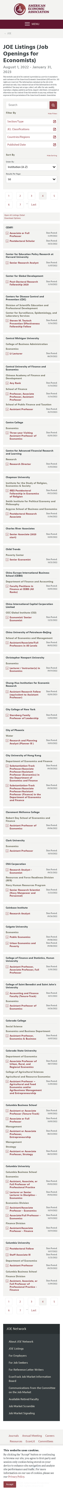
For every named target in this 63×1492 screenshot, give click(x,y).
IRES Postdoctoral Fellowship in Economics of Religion (24, 493)
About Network (21, 1341)
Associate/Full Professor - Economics (25, 1217)
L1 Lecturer (16, 353)
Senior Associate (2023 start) (23, 536)
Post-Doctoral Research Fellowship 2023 (24, 283)
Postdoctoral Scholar (22, 241)
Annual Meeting (32, 1436)
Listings (16, 1348)
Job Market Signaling (22, 1413)
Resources (16, 1441)
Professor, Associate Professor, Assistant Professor (22, 396)
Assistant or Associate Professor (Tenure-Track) (24, 1112)
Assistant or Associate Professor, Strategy (23, 1153)
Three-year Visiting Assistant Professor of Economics (23, 435)
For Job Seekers (18, 1362)
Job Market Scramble (22, 1406)
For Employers (18, 1355)
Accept (9, 1484)
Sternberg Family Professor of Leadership (24, 717)
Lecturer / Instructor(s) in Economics (25, 670)
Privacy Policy (16, 1477)
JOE (9, 33)
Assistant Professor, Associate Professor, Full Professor (24, 969)
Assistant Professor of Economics (23, 827)
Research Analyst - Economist (21, 871)
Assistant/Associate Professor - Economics (23, 1209)
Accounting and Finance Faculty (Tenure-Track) (24, 995)
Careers (49, 1436)
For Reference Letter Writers (26, 1370)
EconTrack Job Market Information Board (30, 1379)
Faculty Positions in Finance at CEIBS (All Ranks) (22, 589)
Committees (45, 1441)
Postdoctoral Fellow (22, 1248)
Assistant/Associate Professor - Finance (21, 1230)
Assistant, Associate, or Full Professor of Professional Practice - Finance (23, 1285)
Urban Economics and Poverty (23, 945)
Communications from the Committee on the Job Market (32, 1390)
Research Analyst (20, 913)
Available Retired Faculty (24, 1399)
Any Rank (15, 383)
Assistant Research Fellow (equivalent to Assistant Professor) (25, 694)
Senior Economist (20, 559)
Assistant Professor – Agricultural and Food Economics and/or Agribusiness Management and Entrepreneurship (26, 1087)
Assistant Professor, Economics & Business (23, 1037)
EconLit (30, 1441)
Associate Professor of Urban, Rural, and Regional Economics (23, 1064)
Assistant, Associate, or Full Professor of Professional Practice (23, 1184)
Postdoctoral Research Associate (23, 515)
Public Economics (20, 937)
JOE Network (16, 1329)
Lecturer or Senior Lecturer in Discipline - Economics (23, 1195)
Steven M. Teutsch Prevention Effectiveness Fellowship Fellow (25, 323)
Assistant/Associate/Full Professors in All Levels (24, 644)
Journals (14, 1436)
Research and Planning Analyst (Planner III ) (23, 742)
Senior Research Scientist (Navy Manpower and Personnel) (25, 893)
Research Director (20, 464)
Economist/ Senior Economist (21, 619)
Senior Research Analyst (24, 262)
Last (33, 204)
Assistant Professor (21, 409)
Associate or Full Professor (19, 235)
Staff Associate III (20, 1254)
